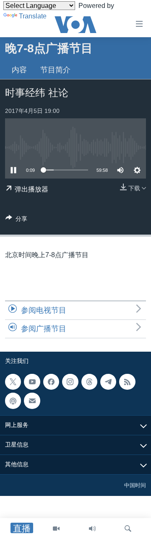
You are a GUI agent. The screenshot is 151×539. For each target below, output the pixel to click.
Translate (33, 16)
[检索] (128, 528)
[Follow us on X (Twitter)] (13, 382)
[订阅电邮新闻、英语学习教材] (32, 401)
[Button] (16, 220)
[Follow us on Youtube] (32, 382)
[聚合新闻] (127, 382)
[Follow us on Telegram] (108, 382)
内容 (19, 70)
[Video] (56, 528)
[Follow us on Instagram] (70, 382)
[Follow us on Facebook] (51, 382)
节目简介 (55, 70)
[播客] (13, 401)
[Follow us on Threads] (89, 382)
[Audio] (92, 528)
